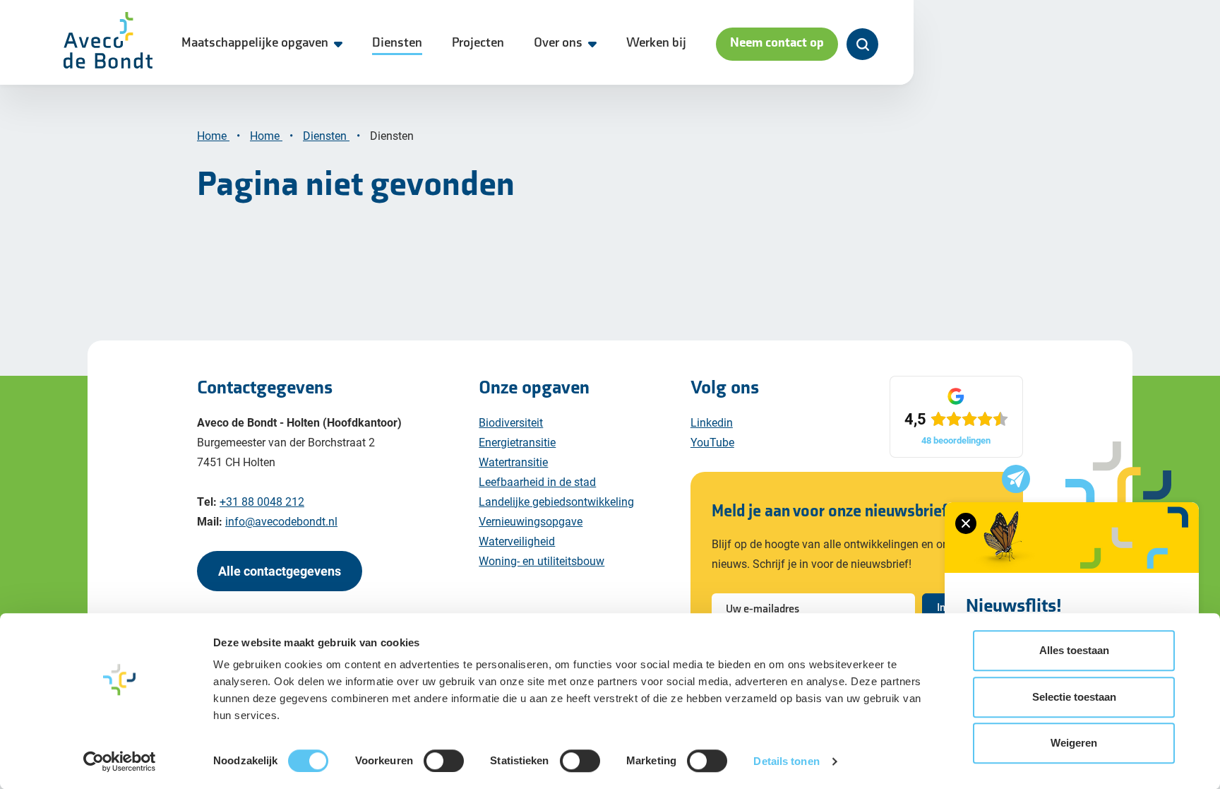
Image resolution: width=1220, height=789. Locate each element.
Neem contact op (777, 43)
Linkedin (711, 422)
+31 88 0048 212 (262, 501)
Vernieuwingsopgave (530, 521)
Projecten (478, 43)
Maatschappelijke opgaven (254, 43)
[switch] (444, 760)
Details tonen (786, 761)
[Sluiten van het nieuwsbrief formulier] (965, 523)
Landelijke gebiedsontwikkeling (556, 501)
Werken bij (656, 43)
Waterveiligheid (517, 540)
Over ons (558, 43)
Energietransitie (517, 441)
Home (213, 135)
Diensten (397, 43)
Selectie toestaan (1074, 697)
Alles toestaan (1074, 650)
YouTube (712, 441)
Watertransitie (513, 461)
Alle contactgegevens (279, 570)
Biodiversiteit (511, 422)
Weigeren (1074, 743)
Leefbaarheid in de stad (537, 481)
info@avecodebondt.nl (281, 521)
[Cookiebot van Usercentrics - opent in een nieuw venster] (119, 761)
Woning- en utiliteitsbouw (541, 560)
